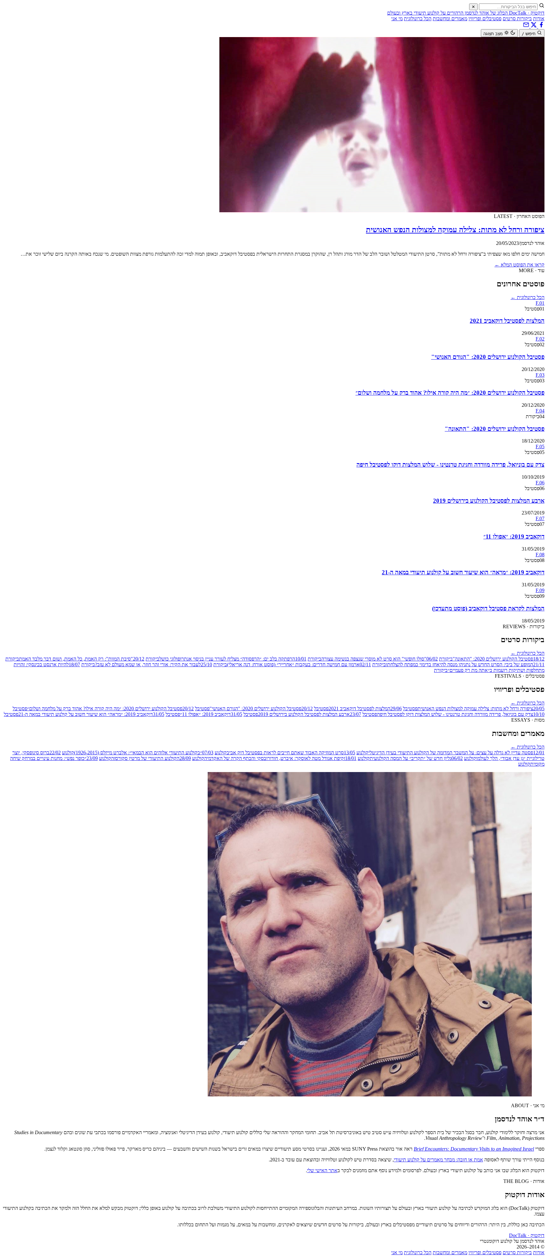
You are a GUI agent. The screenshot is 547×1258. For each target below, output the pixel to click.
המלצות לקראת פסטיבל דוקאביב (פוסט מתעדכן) (488, 608)
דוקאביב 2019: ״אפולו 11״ (513, 536)
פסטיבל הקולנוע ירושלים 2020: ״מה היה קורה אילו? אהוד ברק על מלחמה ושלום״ (449, 392)
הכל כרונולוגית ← (527, 297)
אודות (538, 18)
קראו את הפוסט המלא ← (519, 264)
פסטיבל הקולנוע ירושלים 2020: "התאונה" (494, 428)
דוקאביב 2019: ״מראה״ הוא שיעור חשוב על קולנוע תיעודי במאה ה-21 (463, 572)
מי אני (397, 18)
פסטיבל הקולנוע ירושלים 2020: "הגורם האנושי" (487, 357)
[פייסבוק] (540, 26)
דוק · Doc (526, 1235)
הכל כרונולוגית (417, 18)
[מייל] (526, 26)
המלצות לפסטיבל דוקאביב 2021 (507, 320)
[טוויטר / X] (533, 26)
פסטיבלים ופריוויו (484, 18)
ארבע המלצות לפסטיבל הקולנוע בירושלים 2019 (488, 500)
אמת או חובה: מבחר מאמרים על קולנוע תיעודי (438, 1159)
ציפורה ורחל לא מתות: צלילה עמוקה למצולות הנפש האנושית (455, 230)
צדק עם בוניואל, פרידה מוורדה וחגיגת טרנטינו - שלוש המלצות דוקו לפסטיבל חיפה (450, 464)
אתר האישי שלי (322, 1170)
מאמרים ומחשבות (450, 18)
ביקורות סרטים (517, 18)
